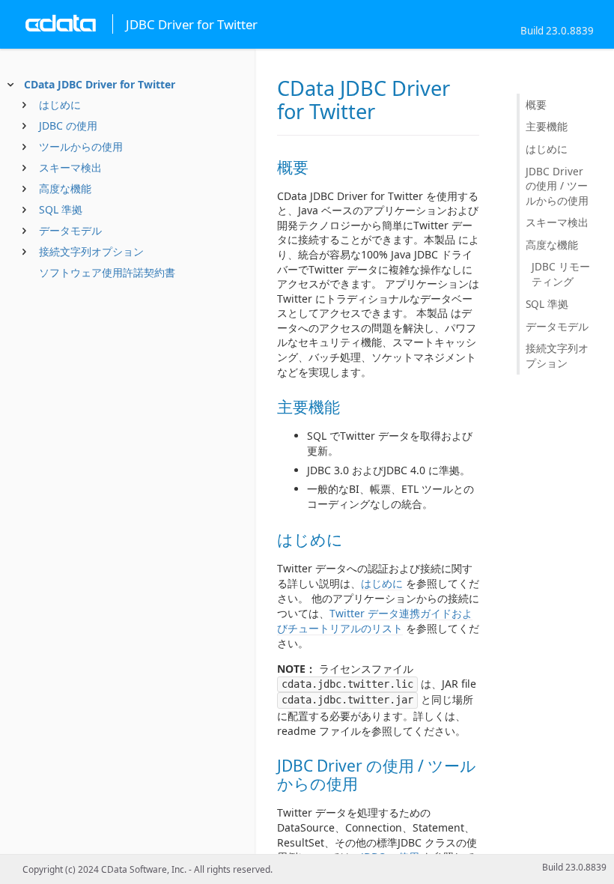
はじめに (60, 104)
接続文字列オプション (91, 251)
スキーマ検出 (70, 167)
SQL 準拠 (60, 209)
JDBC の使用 (68, 125)
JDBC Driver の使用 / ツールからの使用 (557, 186)
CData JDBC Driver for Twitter (99, 84)
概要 (536, 104)
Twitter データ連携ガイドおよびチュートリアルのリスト (374, 620)
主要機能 (547, 126)
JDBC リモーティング (561, 273)
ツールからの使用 (81, 146)
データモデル (70, 230)
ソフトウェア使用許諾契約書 (107, 272)
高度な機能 (65, 188)
